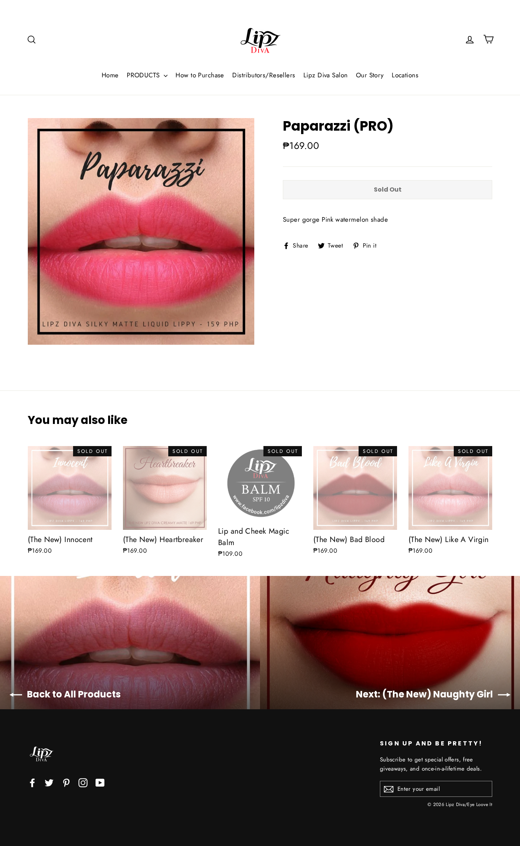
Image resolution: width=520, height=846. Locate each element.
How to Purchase (199, 75)
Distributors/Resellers (263, 75)
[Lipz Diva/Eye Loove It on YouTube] (100, 782)
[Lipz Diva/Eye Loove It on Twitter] (49, 782)
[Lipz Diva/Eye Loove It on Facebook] (32, 782)
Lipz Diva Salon (325, 75)
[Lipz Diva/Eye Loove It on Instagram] (83, 782)
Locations (405, 75)
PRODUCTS (144, 75)
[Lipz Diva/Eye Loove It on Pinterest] (66, 782)
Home (110, 75)
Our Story (370, 75)
